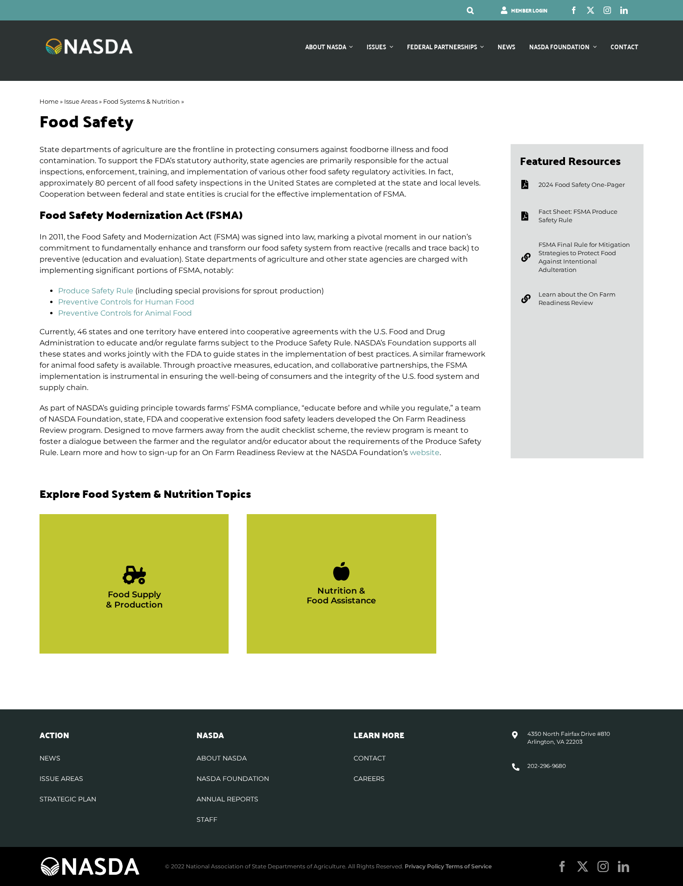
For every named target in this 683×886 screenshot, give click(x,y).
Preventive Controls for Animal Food (125, 313)
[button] (470, 10)
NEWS (49, 758)
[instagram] (607, 10)
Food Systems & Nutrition (141, 101)
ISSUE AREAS (61, 778)
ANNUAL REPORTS (227, 799)
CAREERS (369, 778)
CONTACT (370, 758)
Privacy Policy (424, 866)
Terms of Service (469, 866)
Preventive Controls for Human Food (126, 302)
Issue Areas (81, 101)
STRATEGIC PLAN (67, 799)
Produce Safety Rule (95, 290)
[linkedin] (624, 10)
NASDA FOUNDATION (233, 778)
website (425, 452)
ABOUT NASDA (222, 758)
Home (49, 101)
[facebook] (574, 10)
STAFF (207, 819)
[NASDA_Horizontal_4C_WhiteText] (89, 41)
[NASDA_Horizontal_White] (90, 859)
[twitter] (590, 10)
